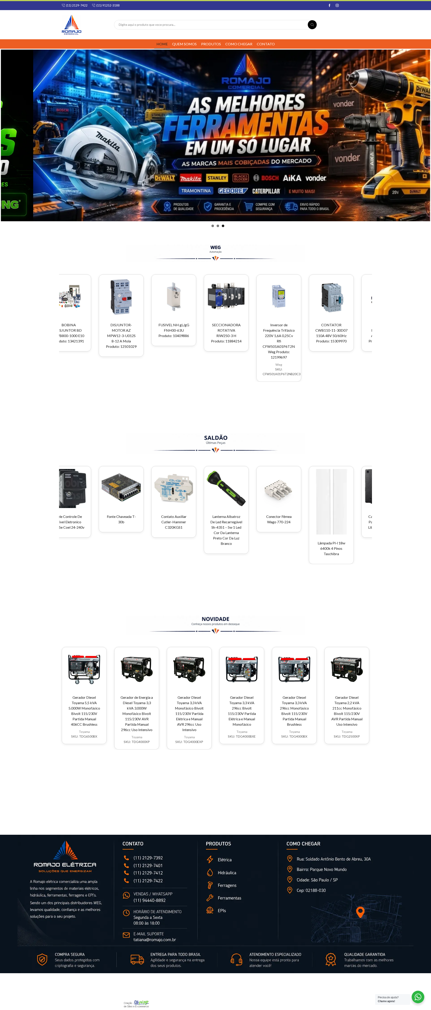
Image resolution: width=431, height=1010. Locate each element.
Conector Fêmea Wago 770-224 (225, 519)
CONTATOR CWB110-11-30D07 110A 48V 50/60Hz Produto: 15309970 (278, 333)
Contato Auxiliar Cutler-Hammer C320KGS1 (120, 521)
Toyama (84, 732)
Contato (266, 44)
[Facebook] (329, 5)
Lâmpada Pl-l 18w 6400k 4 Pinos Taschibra (278, 548)
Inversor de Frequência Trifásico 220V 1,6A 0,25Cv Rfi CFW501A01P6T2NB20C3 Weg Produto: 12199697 (225, 341)
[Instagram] (337, 5)
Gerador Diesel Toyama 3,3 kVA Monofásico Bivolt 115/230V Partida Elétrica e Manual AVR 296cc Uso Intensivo (189, 713)
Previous (13, 136)
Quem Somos (184, 44)
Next (418, 136)
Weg (225, 364)
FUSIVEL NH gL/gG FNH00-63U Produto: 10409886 (120, 330)
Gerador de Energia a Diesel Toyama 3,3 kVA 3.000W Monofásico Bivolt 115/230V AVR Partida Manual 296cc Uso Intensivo (137, 713)
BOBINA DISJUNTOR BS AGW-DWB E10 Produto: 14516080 (330, 333)
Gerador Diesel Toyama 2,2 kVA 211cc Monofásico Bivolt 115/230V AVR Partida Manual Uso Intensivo (347, 710)
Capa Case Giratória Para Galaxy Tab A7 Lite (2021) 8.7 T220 (330, 521)
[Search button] (312, 24)
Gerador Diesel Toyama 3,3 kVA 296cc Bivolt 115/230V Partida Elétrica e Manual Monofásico (242, 710)
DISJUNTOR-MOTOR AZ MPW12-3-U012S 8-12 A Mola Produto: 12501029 (67, 335)
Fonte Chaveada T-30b (67, 519)
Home (162, 44)
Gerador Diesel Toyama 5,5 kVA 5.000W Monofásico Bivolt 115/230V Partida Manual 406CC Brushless (84, 710)
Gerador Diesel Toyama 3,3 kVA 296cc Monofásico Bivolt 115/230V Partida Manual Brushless (294, 710)
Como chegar (238, 44)
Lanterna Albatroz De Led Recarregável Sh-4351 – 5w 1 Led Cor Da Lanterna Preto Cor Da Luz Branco (173, 530)
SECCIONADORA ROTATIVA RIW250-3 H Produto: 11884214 (172, 333)
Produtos (211, 44)
